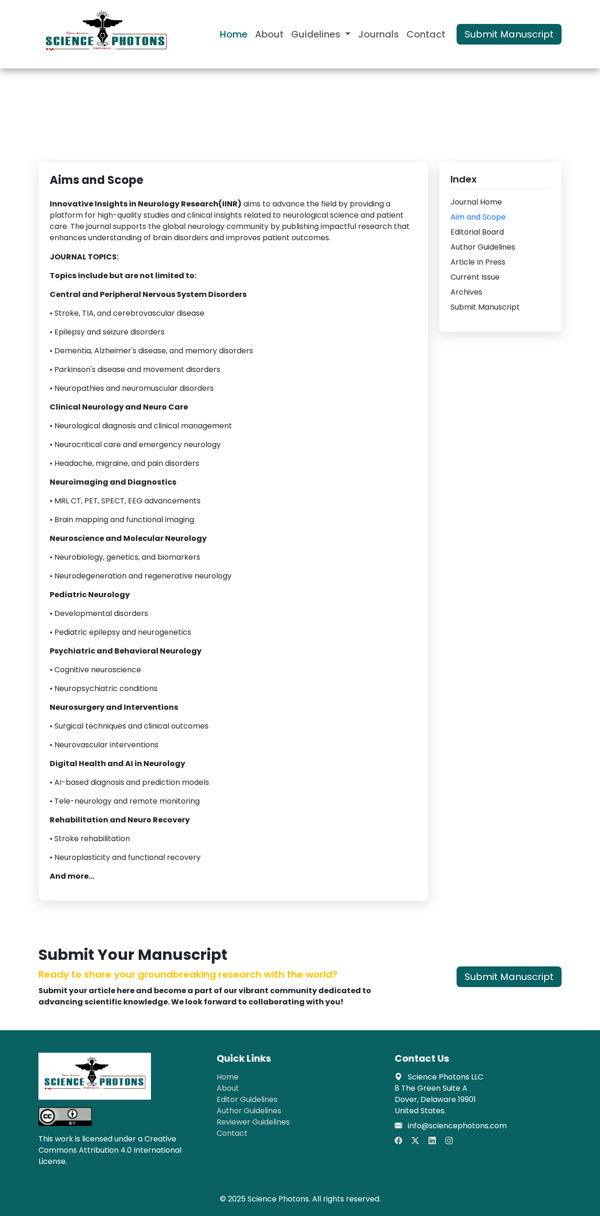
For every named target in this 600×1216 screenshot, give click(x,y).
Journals (378, 34)
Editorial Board (477, 232)
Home (234, 34)
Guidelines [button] (317, 34)
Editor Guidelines (247, 1099)
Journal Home (476, 202)
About (269, 34)
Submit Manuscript (509, 34)
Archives (466, 292)
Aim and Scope (478, 217)
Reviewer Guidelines (253, 1122)
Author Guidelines (482, 247)
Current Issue (475, 277)
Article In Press (477, 262)
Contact (425, 34)
